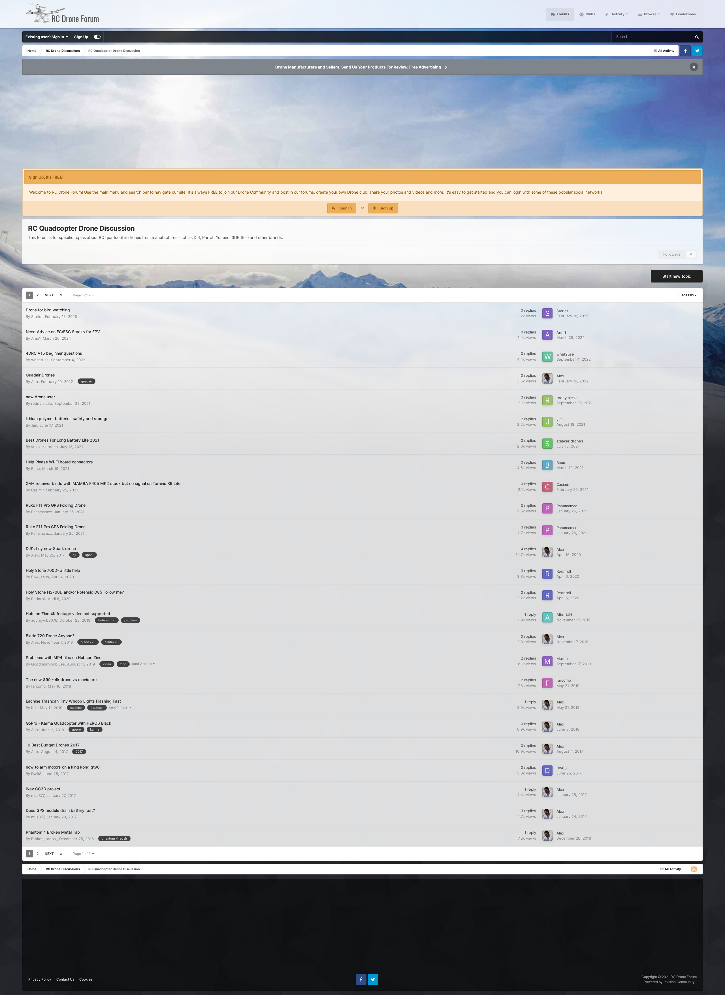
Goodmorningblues (48, 664)
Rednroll (563, 571)
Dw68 (36, 773)
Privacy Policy (39, 979)
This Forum (675, 37)
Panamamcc (41, 512)
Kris (34, 707)
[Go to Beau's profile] (547, 465)
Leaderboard (686, 14)
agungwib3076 (44, 620)
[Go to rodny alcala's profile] (547, 400)
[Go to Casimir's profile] (547, 487)
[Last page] (61, 295)
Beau (35, 468)
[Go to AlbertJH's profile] (547, 617)
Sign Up (81, 37)
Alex (35, 381)
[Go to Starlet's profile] (547, 313)
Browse (649, 14)
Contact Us (65, 979)
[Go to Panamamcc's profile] (547, 508)
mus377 (37, 795)
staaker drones (44, 446)
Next (49, 295)
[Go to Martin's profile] (547, 661)
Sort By (688, 295)
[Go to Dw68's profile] (547, 770)
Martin (562, 658)
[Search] (697, 36)
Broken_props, (44, 838)
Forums (562, 14)
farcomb (38, 686)
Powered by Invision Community (669, 982)
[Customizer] (97, 36)
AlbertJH (564, 614)
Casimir (37, 490)
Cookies (85, 979)
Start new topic (676, 276)
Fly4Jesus (40, 577)
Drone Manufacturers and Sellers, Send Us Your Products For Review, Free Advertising (358, 67)
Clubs (590, 14)
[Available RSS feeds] (694, 869)
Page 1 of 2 (82, 295)
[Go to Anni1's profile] (547, 335)
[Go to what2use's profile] (547, 357)
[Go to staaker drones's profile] (547, 443)
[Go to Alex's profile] (547, 378)
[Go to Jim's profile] (547, 422)
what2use (40, 360)
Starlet (37, 316)
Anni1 (35, 338)
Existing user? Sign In (45, 37)
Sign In (345, 208)
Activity (617, 14)
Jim (34, 425)
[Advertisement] (362, 123)
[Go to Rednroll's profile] (547, 574)
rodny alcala (41, 403)
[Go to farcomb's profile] (547, 683)
